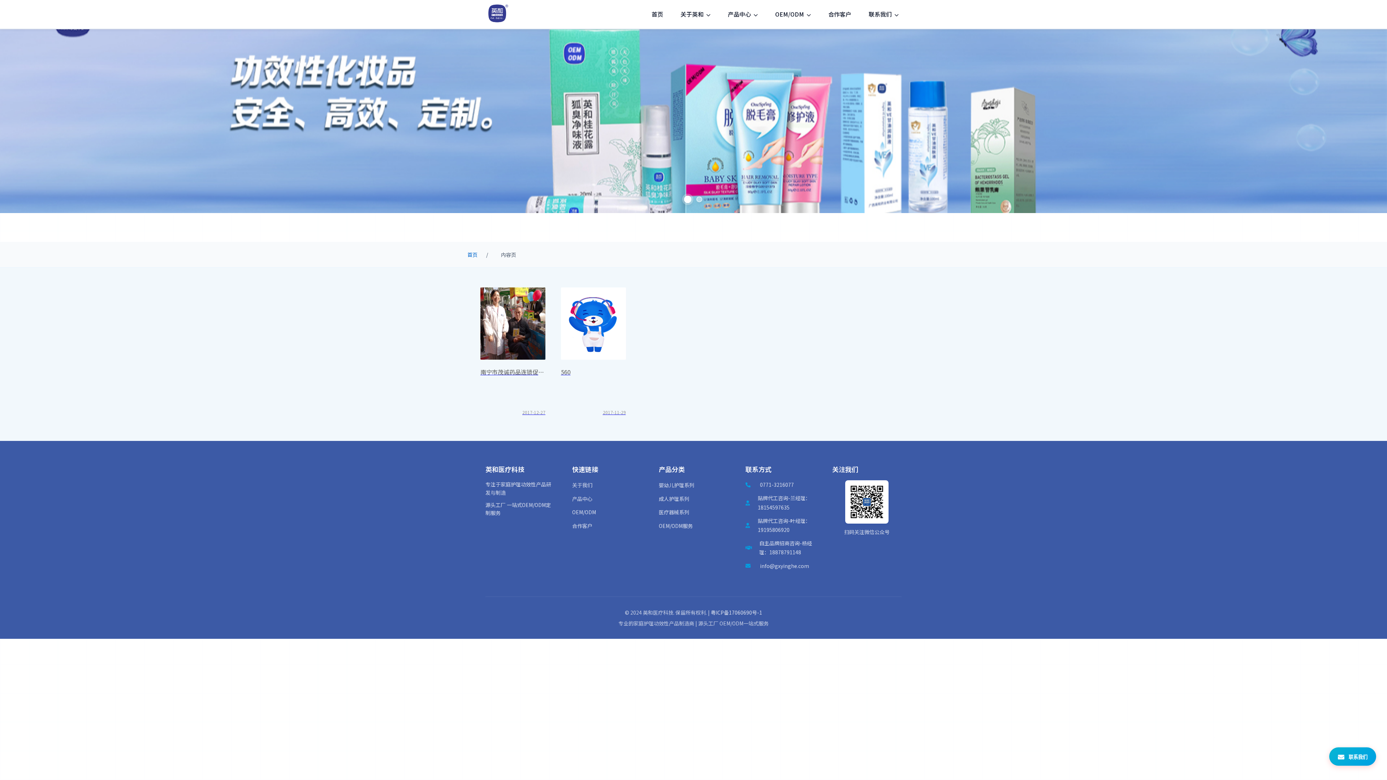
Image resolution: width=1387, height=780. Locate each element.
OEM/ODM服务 (676, 525)
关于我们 (582, 485)
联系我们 (881, 14)
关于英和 (692, 14)
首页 (657, 14)
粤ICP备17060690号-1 (736, 612)
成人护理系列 (674, 498)
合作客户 (839, 14)
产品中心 (740, 14)
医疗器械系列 (674, 512)
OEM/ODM (790, 14)
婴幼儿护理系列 (676, 485)
